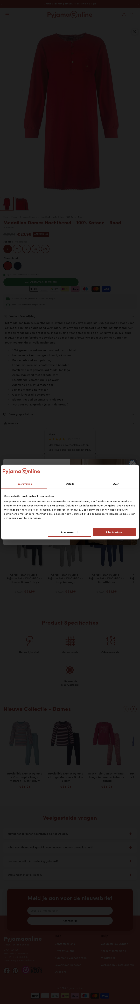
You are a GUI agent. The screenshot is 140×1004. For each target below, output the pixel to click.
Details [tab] (70, 483)
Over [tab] (116, 483)
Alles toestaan (114, 532)
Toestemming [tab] (24, 483)
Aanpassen (67, 532)
